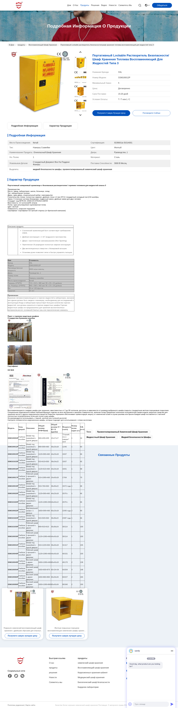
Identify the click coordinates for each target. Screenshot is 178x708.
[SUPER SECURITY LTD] (19, 5)
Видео (104, 5)
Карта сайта (30, 705)
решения (95, 5)
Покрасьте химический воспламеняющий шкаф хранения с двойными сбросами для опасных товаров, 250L (22, 629)
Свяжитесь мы (125, 5)
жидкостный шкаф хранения (100, 437)
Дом (69, 5)
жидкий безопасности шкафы (136, 437)
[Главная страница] (21, 664)
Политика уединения (16, 705)
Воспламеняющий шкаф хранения (43, 45)
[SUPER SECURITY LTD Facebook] (10, 675)
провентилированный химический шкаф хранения (122, 432)
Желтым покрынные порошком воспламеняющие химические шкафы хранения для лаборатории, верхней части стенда (67, 629)
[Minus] (171, 650)
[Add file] (130, 704)
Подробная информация (24, 126)
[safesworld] (22, 675)
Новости (112, 5)
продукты (84, 5)
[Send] (172, 704)
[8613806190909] (16, 675)
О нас (75, 5)
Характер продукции (60, 126)
